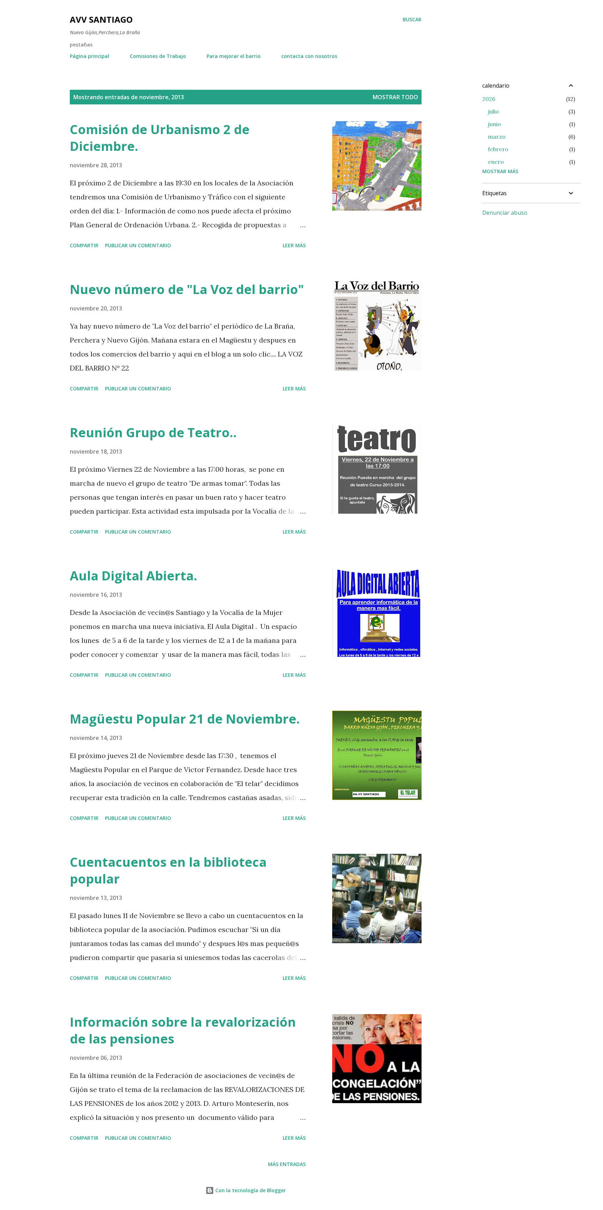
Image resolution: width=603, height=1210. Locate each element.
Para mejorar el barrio (234, 56)
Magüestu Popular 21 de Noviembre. (185, 718)
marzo (497, 136)
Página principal (89, 56)
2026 (488, 98)
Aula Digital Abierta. (133, 575)
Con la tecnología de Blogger (250, 1190)
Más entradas (287, 1164)
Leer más (294, 245)
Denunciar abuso (504, 213)
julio (493, 111)
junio (494, 123)
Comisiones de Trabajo (158, 56)
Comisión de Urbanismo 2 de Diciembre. (160, 138)
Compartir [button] (84, 245)
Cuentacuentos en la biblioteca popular (168, 870)
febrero (498, 149)
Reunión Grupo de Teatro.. (153, 432)
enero (496, 161)
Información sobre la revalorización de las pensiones (183, 1030)
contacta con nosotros (309, 56)
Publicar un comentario (138, 245)
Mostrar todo (395, 97)
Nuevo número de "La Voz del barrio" (187, 289)
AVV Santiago (101, 19)
